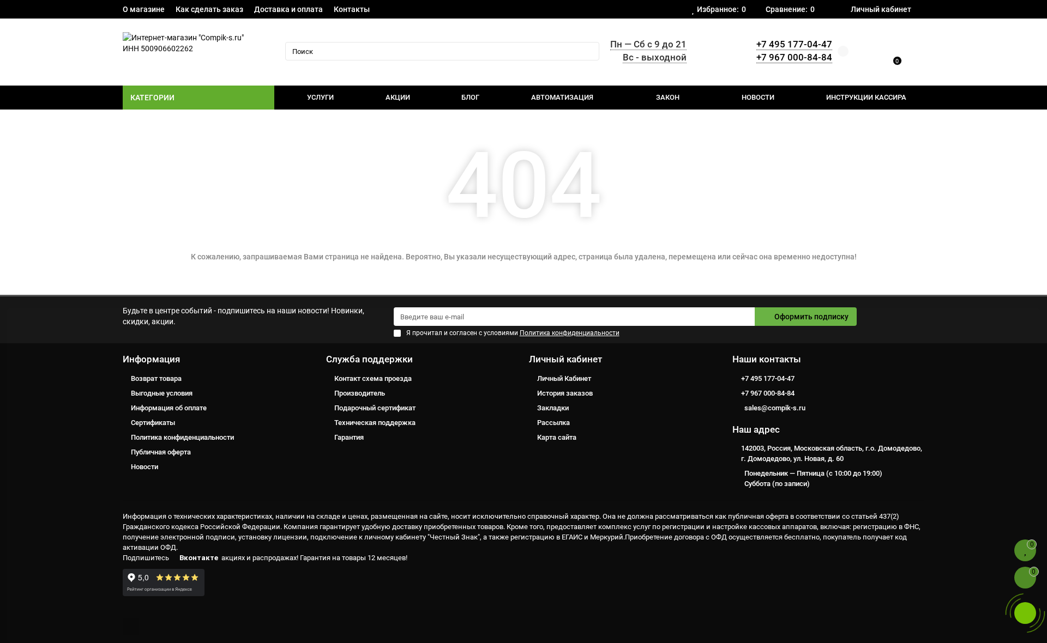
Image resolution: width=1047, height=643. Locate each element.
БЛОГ (470, 97)
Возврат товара (156, 378)
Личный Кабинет (564, 378)
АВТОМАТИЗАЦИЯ (562, 97)
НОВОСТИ (758, 97)
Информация (151, 359)
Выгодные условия (161, 393)
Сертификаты (153, 422)
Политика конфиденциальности (182, 437)
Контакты (352, 9)
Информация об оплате (169, 408)
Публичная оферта (161, 452)
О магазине (144, 9)
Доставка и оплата (288, 9)
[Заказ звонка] (1025, 613)
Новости (144, 467)
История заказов (565, 393)
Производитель (359, 393)
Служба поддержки (369, 359)
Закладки (553, 408)
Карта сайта (556, 437)
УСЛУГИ (320, 97)
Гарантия (349, 437)
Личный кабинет (565, 359)
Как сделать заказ (209, 9)
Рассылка (553, 422)
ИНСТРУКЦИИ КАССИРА (866, 97)
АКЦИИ (398, 97)
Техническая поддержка (375, 422)
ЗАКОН (667, 97)
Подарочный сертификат (375, 408)
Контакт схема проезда (373, 378)
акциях (233, 558)
